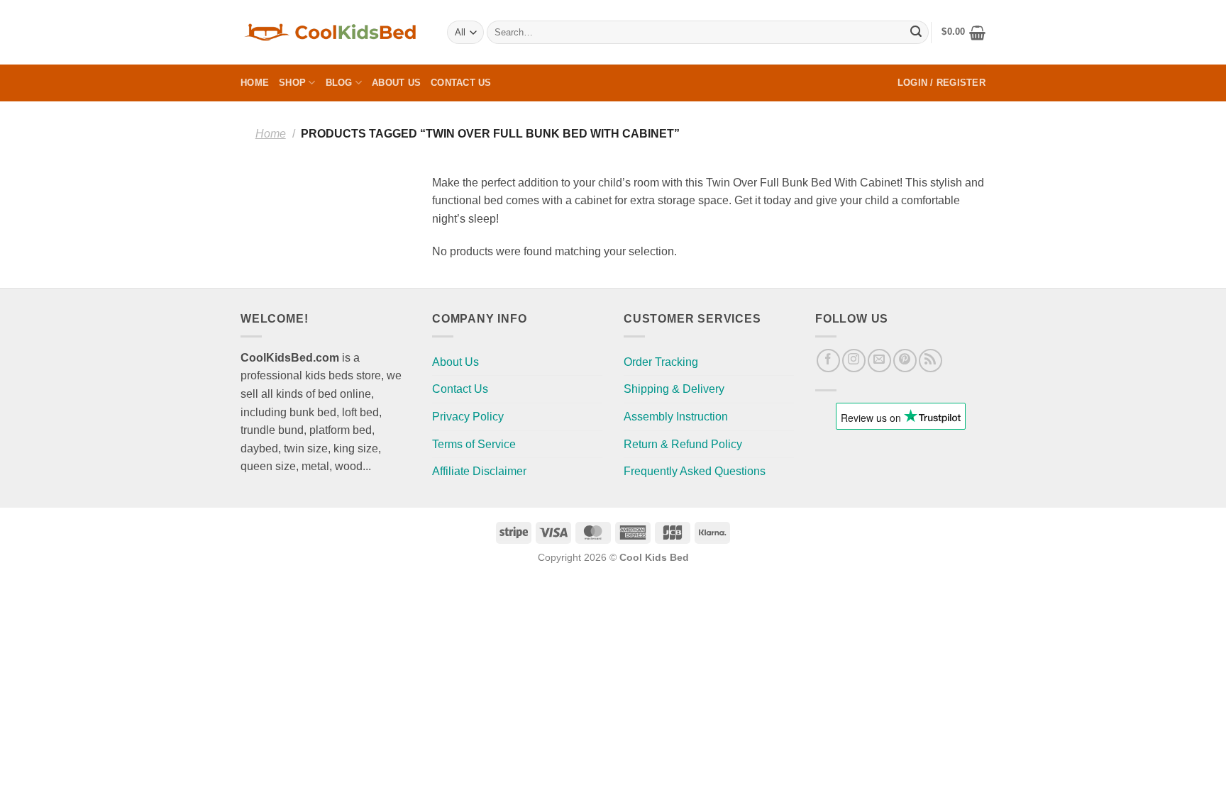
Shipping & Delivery (674, 389)
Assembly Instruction (676, 417)
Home (255, 82)
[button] (963, 32)
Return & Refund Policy (683, 444)
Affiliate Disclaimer (479, 471)
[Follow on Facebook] (828, 360)
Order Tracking (661, 362)
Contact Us (461, 82)
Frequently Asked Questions (695, 471)
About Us (396, 82)
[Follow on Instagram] (854, 360)
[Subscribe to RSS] (930, 360)
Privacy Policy (468, 417)
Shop (292, 82)
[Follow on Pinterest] (905, 360)
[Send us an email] (879, 360)
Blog (339, 82)
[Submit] (916, 33)
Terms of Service (474, 444)
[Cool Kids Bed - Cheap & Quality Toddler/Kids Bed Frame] (333, 31)
